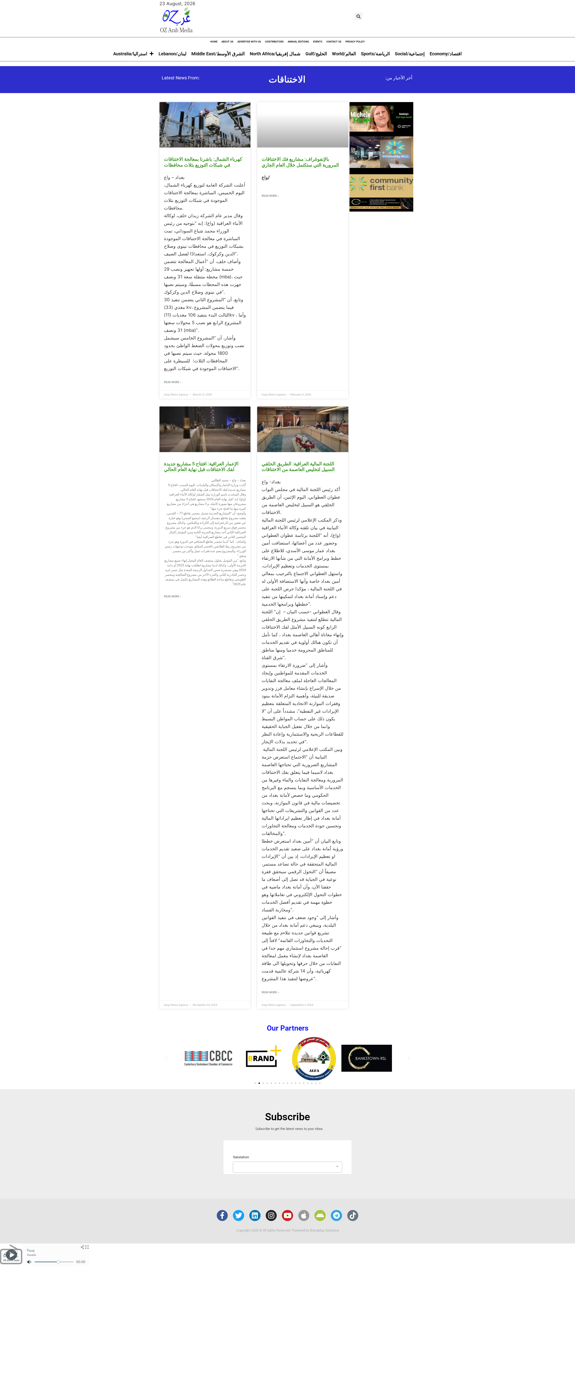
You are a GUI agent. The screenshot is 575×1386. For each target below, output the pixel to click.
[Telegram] (336, 1215)
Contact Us (333, 41)
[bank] (381, 210)
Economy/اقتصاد (446, 53)
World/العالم (344, 53)
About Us (227, 41)
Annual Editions (298, 41)
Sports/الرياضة (375, 53)
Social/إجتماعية (410, 53)
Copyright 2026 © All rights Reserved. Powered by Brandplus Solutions (287, 1230)
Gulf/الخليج (316, 53)
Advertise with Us (249, 41)
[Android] (320, 1215)
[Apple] (304, 1215)
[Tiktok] (352, 1215)
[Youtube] (287, 1215)
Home (213, 41)
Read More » (172, 382)
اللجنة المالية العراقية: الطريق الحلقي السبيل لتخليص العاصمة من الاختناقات (298, 466)
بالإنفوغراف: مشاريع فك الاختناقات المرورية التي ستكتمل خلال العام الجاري (300, 161)
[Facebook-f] (222, 1215)
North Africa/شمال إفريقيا (275, 53)
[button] (358, 16)
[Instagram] (271, 1215)
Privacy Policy (355, 41)
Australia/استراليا (130, 53)
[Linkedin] (255, 1215)
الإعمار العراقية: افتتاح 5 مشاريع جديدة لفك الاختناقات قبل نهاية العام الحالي (201, 466)
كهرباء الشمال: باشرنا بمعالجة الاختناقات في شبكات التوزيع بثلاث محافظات (203, 161)
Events (317, 41)
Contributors (274, 41)
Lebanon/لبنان (172, 53)
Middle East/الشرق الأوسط (218, 53)
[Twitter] (238, 1215)
